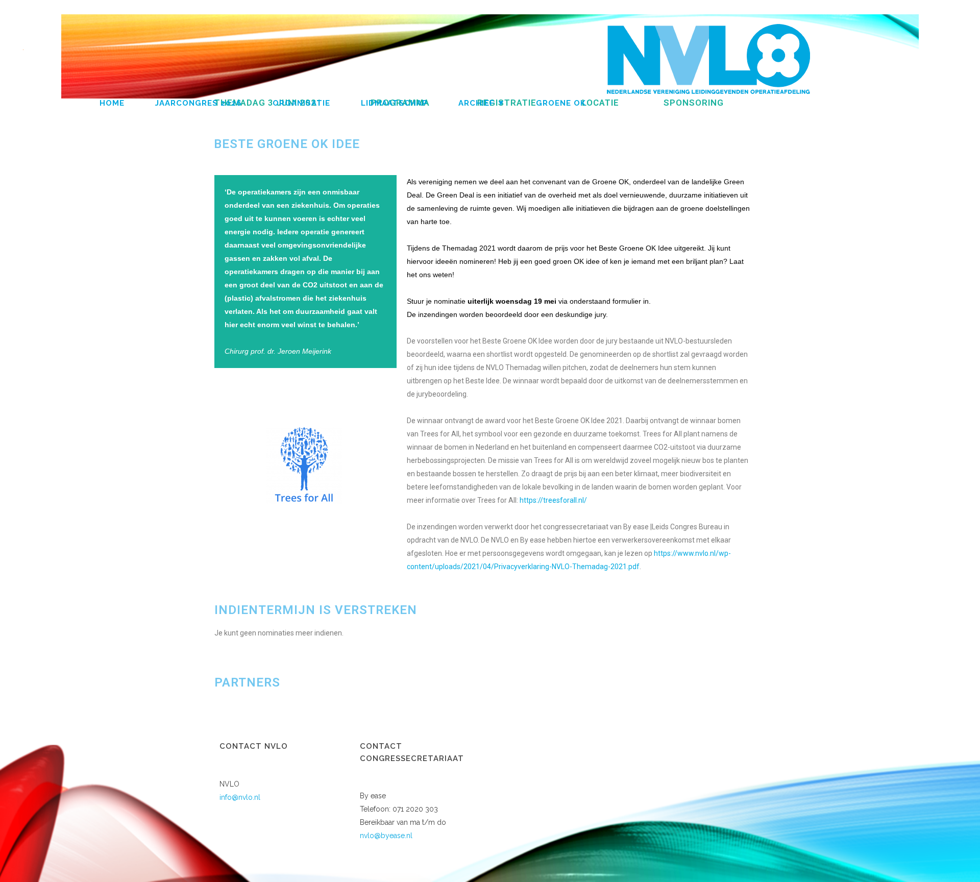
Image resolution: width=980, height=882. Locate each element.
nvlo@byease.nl (386, 835)
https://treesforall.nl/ (553, 500)
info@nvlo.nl (239, 797)
